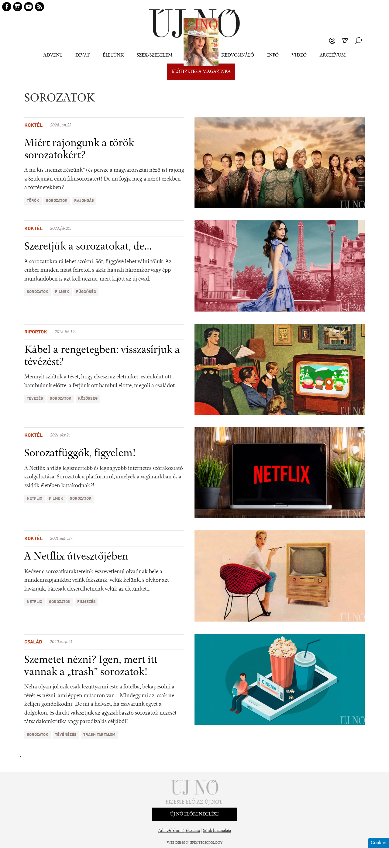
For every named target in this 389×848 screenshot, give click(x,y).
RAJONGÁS (84, 201)
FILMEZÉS (86, 602)
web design (177, 843)
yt (28, 6)
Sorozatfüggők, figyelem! (80, 453)
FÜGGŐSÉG (86, 292)
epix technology (206, 843)
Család (33, 642)
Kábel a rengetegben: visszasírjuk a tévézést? (102, 356)
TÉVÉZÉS (35, 399)
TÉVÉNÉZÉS (66, 735)
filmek (62, 292)
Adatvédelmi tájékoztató (179, 831)
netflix (34, 499)
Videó (299, 55)
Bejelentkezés (332, 40)
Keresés (358, 40)
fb (6, 6)
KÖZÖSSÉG (88, 399)
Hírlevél (345, 40)
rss (39, 6)
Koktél (33, 125)
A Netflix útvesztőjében (76, 556)
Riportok (35, 332)
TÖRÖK (33, 201)
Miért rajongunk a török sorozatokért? (79, 149)
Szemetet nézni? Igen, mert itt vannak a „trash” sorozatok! (90, 666)
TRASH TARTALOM (99, 735)
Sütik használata (217, 831)
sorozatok (56, 201)
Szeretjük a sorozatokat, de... (88, 246)
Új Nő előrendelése (194, 814)
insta (17, 6)
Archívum (333, 55)
